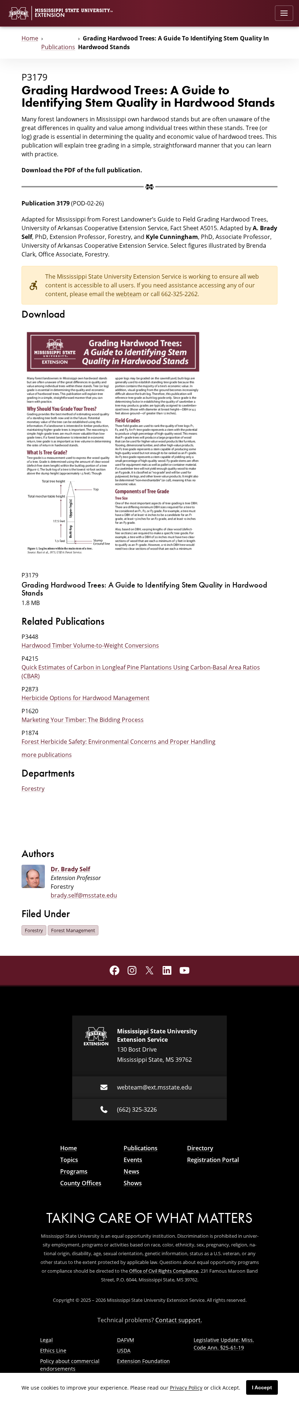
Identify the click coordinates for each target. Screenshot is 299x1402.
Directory (200, 1148)
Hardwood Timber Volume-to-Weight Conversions (90, 645)
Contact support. (178, 1320)
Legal (46, 1339)
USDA (124, 1350)
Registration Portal (213, 1160)
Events (133, 1160)
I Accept (262, 1387)
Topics (69, 1160)
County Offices (80, 1183)
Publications (58, 47)
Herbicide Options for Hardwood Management (86, 698)
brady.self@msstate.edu (84, 895)
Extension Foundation (143, 1361)
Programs (74, 1171)
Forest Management (73, 930)
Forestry (33, 789)
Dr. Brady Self (70, 869)
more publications (47, 755)
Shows (133, 1183)
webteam (128, 294)
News (131, 1171)
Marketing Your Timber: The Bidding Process (83, 720)
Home (30, 38)
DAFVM (125, 1339)
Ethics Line (53, 1350)
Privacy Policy (186, 1387)
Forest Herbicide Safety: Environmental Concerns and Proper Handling (118, 742)
